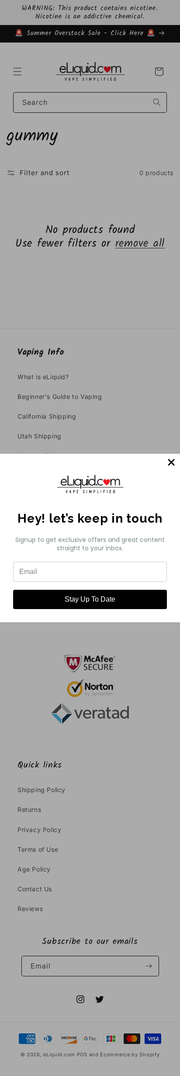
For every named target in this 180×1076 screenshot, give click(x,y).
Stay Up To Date (90, 599)
